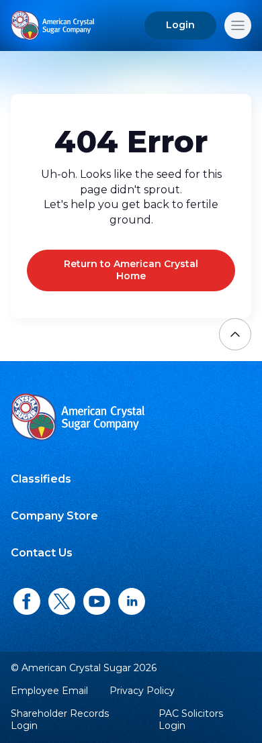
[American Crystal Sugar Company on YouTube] (96, 601)
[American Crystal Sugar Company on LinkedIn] (131, 601)
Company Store (54, 515)
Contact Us (42, 552)
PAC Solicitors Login (191, 720)
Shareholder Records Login (60, 720)
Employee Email (49, 691)
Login (180, 25)
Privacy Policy (142, 691)
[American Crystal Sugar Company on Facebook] (26, 601)
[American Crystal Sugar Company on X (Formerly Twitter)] (61, 601)
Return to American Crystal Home (131, 270)
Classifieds (41, 479)
